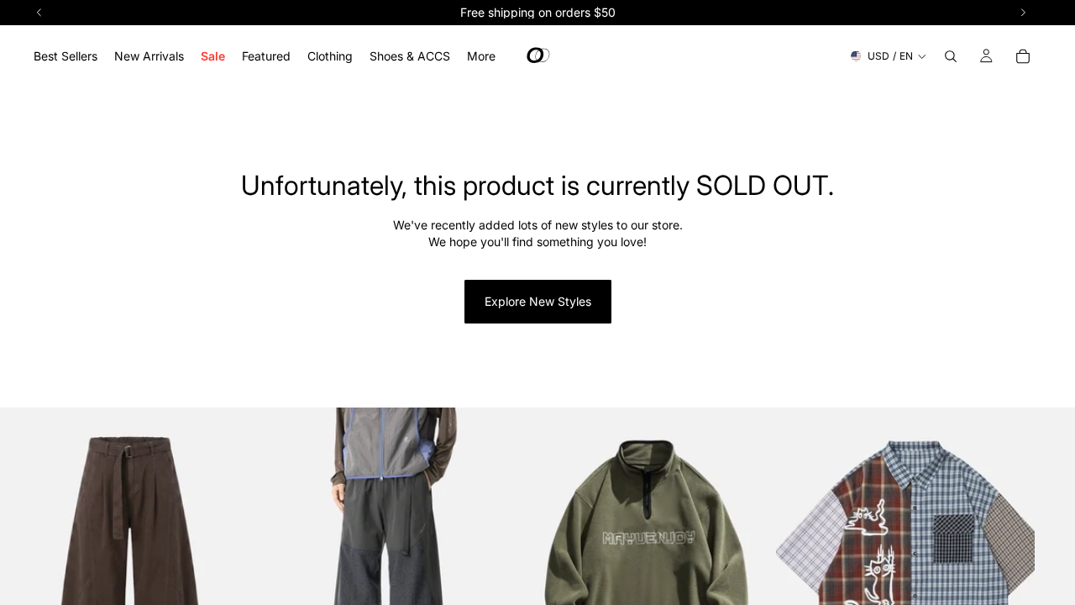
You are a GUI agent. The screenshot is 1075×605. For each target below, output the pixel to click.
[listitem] (481, 56)
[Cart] (1022, 56)
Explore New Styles (538, 301)
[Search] (950, 56)
